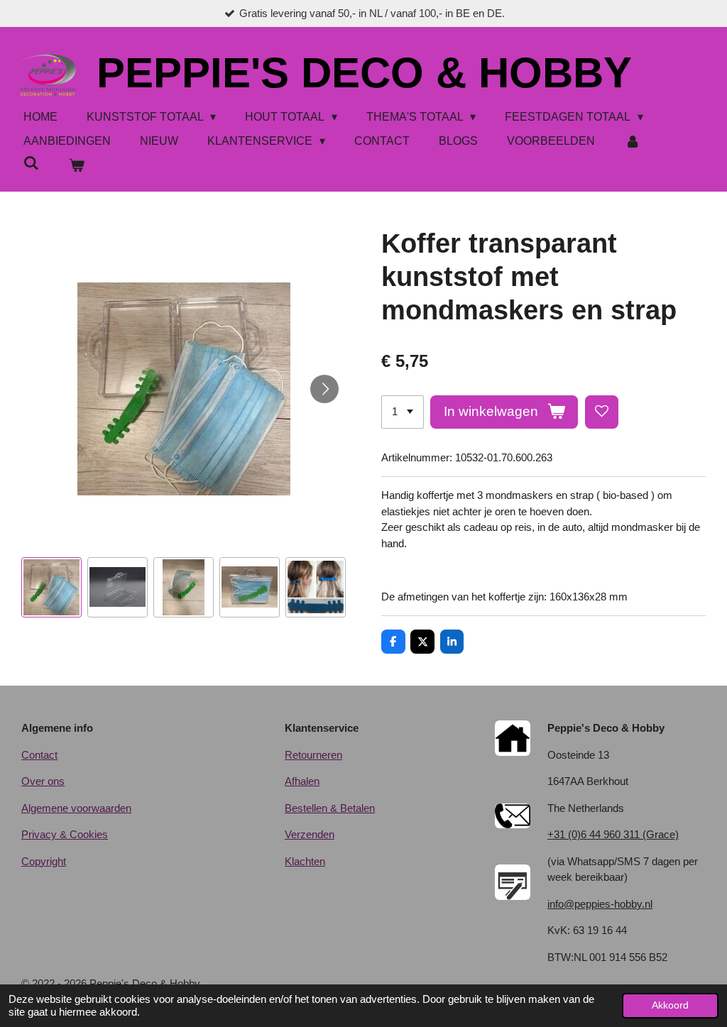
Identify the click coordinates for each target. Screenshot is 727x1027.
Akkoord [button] (670, 1005)
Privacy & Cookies (64, 834)
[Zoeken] (31, 163)
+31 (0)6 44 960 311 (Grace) (613, 834)
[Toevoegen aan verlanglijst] (601, 412)
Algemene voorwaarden (76, 808)
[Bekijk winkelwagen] (76, 165)
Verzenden (309, 834)
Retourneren (313, 755)
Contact (39, 755)
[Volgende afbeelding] (324, 389)
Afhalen (302, 781)
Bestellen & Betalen (330, 808)
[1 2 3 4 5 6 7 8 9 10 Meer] (402, 412)
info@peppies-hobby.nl (599, 904)
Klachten (305, 861)
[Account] (632, 141)
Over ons (43, 781)
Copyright (43, 861)
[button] (51, 587)
